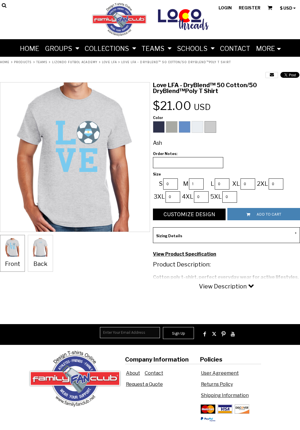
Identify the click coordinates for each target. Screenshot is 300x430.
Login (225, 7)
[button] (62, 48)
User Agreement (220, 373)
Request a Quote (144, 384)
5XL (216, 196)
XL (236, 183)
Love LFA (109, 62)
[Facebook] (205, 334)
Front (12, 263)
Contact (154, 373)
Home (4, 62)
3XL (159, 196)
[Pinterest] (223, 334)
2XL (262, 183)
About (133, 373)
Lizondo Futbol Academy (75, 62)
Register (249, 7)
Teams (42, 62)
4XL (187, 196)
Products (23, 62)
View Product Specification (184, 254)
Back (40, 263)
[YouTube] (233, 334)
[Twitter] (214, 334)
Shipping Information (225, 395)
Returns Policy (217, 384)
